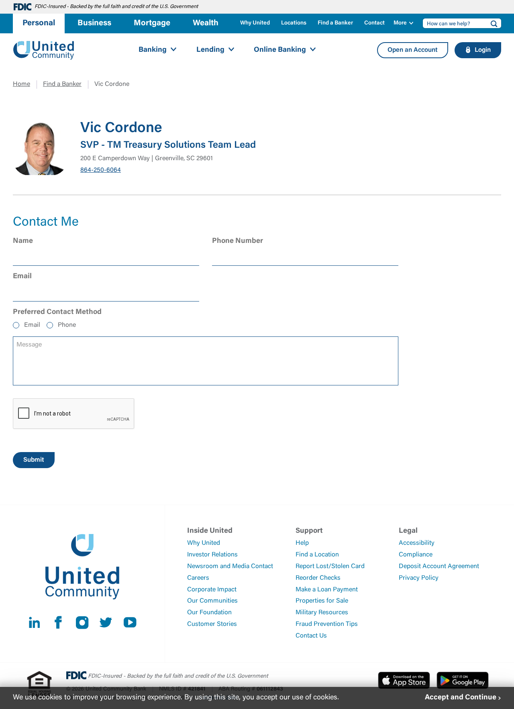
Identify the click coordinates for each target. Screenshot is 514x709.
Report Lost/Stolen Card (330, 566)
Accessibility (416, 543)
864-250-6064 (100, 170)
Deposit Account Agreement (439, 566)
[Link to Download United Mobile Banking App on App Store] (404, 680)
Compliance (415, 555)
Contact (374, 23)
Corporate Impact (212, 590)
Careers (198, 578)
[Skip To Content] (11, 3)
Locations (293, 23)
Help (302, 543)
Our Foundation (209, 612)
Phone (67, 325)
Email (32, 325)
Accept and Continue (460, 697)
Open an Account (413, 50)
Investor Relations (212, 555)
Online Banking (280, 50)
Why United (255, 23)
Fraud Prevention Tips (327, 624)
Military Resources (322, 612)
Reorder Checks (318, 578)
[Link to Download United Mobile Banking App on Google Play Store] (462, 680)
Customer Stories (212, 624)
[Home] (44, 50)
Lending (210, 50)
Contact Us (311, 636)
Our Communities (212, 601)
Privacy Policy (419, 578)
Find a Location (317, 555)
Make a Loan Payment (327, 590)
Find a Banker (335, 23)
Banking (153, 50)
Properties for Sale (322, 601)
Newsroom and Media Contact (230, 566)
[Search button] (491, 23)
